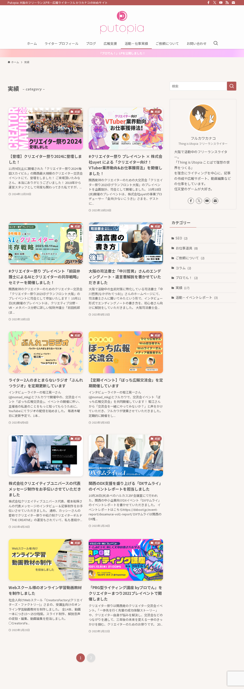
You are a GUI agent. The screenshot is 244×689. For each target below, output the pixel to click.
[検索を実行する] (231, 86)
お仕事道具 (187, 248)
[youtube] (221, 2)
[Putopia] (122, 22)
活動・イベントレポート (197, 297)
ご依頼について (190, 257)
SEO (182, 238)
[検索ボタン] (215, 43)
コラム (183, 267)
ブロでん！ (187, 277)
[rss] (227, 2)
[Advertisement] (203, 341)
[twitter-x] (215, 2)
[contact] (233, 2)
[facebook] (208, 2)
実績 (182, 287)
